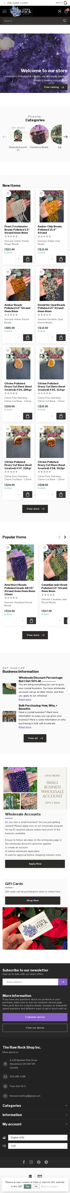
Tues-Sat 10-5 (17, 1086)
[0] (66, 11)
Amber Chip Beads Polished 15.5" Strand (50, 229)
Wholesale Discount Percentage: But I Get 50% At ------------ (41, 679)
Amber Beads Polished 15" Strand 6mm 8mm (17, 308)
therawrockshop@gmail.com (25, 1096)
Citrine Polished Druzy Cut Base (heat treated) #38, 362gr (51, 465)
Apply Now (35, 863)
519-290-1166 (17, 1076)
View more (33, 508)
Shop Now (33, 900)
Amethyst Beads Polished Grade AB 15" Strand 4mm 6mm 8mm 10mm (19, 590)
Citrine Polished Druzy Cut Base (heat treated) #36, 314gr (51, 386)
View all (33, 738)
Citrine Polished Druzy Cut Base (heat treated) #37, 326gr (18, 465)
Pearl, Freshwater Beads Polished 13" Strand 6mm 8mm (17, 229)
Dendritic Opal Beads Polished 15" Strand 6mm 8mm (51, 308)
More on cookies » (50, 1186)
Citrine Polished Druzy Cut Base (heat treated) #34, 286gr (18, 386)
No (36, 1186)
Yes (27, 1186)
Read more (25, 699)
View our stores (35, 1027)
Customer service (35, 1017)
